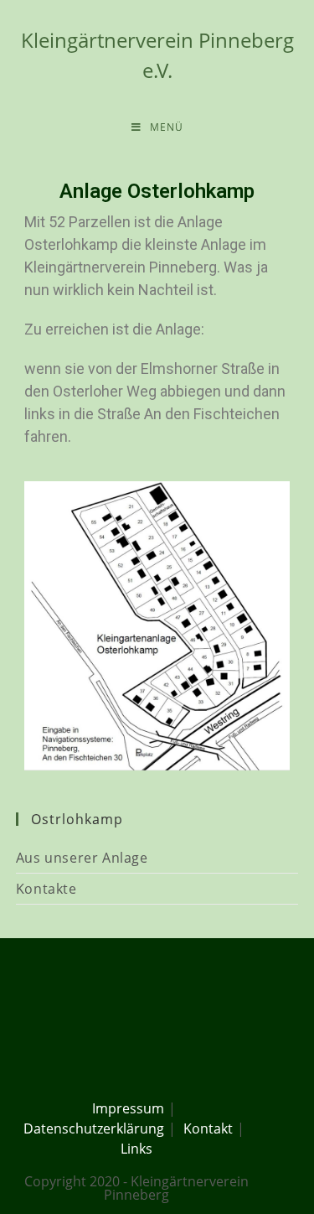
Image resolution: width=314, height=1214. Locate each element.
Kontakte (46, 888)
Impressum (128, 1108)
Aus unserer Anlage (82, 857)
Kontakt (208, 1128)
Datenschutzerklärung (93, 1128)
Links (136, 1148)
